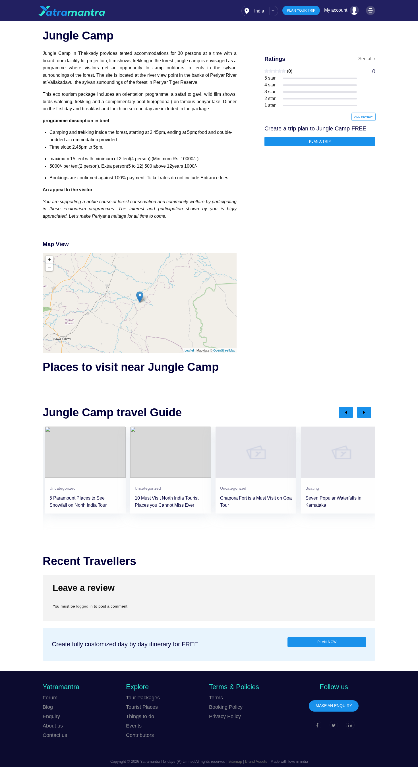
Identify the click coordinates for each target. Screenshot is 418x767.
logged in (84, 606)
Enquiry (51, 716)
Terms (216, 698)
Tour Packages (143, 698)
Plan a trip (320, 142)
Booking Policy (226, 707)
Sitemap (235, 761)
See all (366, 58)
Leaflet (189, 350)
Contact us (55, 735)
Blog (48, 707)
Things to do (140, 716)
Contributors (140, 735)
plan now (327, 642)
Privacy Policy (225, 716)
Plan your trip (301, 11)
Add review (363, 116)
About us (53, 726)
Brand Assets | (256, 761)
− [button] (49, 267)
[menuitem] (259, 11)
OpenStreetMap (224, 350)
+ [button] (49, 260)
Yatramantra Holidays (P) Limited (167, 761)
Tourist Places (142, 707)
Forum (50, 698)
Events (134, 726)
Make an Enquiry (334, 705)
